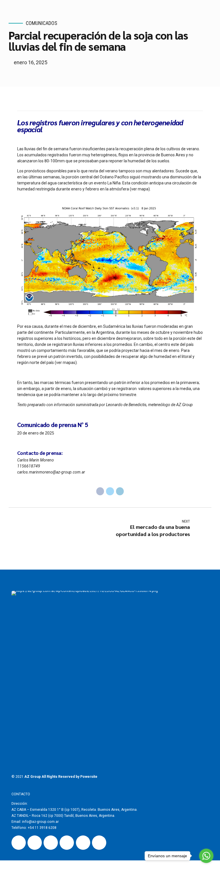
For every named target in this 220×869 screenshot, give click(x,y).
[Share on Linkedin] (120, 491)
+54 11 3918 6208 (42, 828)
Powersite (88, 777)
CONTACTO (20, 794)
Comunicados (41, 23)
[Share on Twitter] (110, 491)
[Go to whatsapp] (206, 856)
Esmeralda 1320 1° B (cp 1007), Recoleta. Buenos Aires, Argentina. (84, 810)
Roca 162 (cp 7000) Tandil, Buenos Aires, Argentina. (73, 816)
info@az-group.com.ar (40, 822)
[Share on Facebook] (100, 491)
